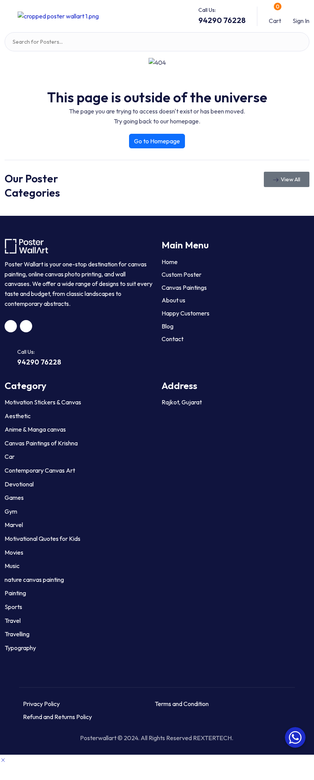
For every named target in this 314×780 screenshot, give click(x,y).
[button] (8, 16)
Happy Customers (185, 313)
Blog (167, 326)
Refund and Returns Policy (57, 717)
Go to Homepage (157, 141)
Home (170, 262)
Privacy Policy (41, 704)
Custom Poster (181, 274)
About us (173, 300)
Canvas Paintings (184, 287)
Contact (172, 339)
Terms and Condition (182, 704)
